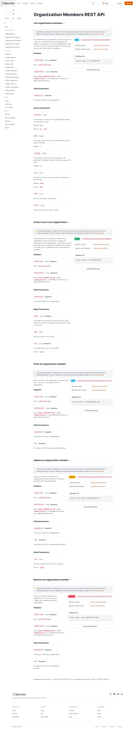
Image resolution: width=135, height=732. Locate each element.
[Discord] (114, 694)
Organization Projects (12, 37)
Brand (99, 713)
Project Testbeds (11, 74)
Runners (8, 121)
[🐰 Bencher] (29, 694)
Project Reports (10, 57)
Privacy (104, 726)
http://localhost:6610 (101, 49)
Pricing (32, 3)
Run (6, 27)
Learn (43, 710)
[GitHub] (110, 694)
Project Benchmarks (12, 77)
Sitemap (120, 726)
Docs (19, 3)
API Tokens (9, 107)
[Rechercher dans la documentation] (13, 10)
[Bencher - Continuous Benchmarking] (8, 3)
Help (98, 710)
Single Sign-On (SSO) (12, 47)
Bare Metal (44, 717)
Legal (99, 717)
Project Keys (9, 94)
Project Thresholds (11, 87)
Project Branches (11, 71)
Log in (120, 3)
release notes (99, 34)
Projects (8, 54)
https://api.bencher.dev (102, 45)
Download (15, 717)
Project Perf (9, 64)
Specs (7, 128)
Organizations (10, 34)
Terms (97, 726)
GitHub (39, 3)
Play (70, 717)
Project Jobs (9, 61)
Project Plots (9, 67)
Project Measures (11, 80)
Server (7, 114)
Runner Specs (10, 124)
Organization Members (13, 40)
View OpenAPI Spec (93, 70)
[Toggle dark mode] (95, 3)
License (112, 726)
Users (7, 101)
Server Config (10, 118)
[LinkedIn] (118, 694)
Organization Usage (12, 44)
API (42, 713)
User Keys (8, 104)
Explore (25, 3)
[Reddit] (122, 694)
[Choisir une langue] (13, 14)
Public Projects (74, 713)
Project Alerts (10, 90)
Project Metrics (10, 84)
